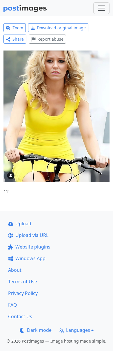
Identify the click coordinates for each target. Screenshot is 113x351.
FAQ (12, 305)
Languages (78, 330)
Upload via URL (31, 235)
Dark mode (39, 330)
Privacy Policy (23, 293)
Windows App (30, 258)
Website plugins (32, 247)
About (14, 270)
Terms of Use (22, 281)
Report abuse (50, 39)
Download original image (61, 27)
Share (18, 39)
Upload (23, 223)
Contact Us (20, 316)
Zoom (17, 27)
